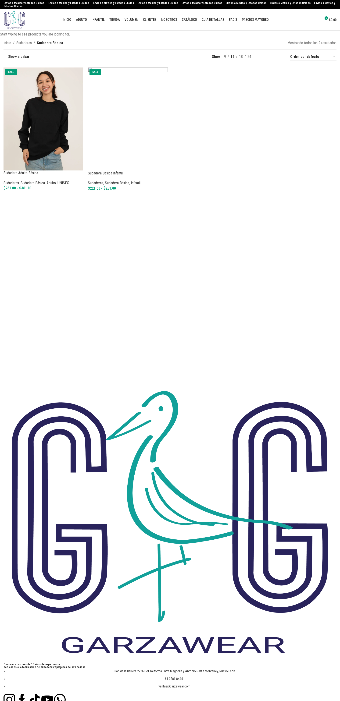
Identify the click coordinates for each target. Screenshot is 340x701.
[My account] (315, 20)
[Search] (307, 20)
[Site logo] (14, 19)
